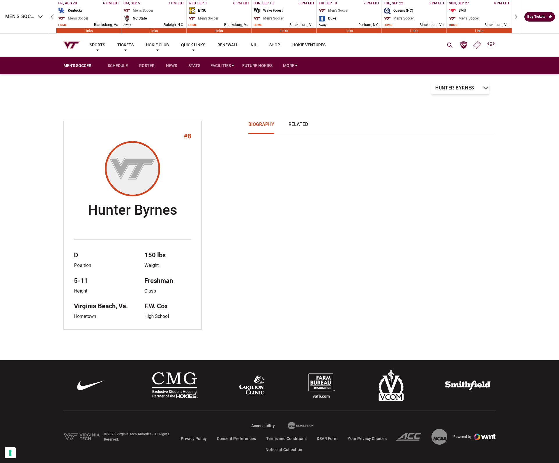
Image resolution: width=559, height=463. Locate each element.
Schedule (118, 65)
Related (298, 124)
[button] (52, 16)
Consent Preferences (236, 438)
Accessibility (263, 425)
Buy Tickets (536, 17)
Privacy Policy (194, 438)
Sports (97, 45)
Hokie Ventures (309, 45)
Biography (261, 124)
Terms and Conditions (286, 438)
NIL (254, 45)
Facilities (220, 65)
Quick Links (193, 45)
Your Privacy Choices (367, 438)
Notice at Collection (284, 449)
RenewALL (227, 45)
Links (88, 31)
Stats (194, 65)
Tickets (125, 45)
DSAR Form (327, 438)
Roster (147, 65)
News (171, 65)
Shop (274, 45)
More (288, 65)
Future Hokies (257, 65)
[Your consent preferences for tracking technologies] (10, 452)
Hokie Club (157, 45)
